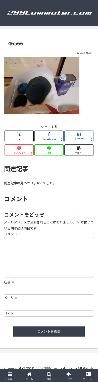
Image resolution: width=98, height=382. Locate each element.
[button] (78, 150)
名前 (9, 281)
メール (11, 297)
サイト (9, 313)
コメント (12, 234)
